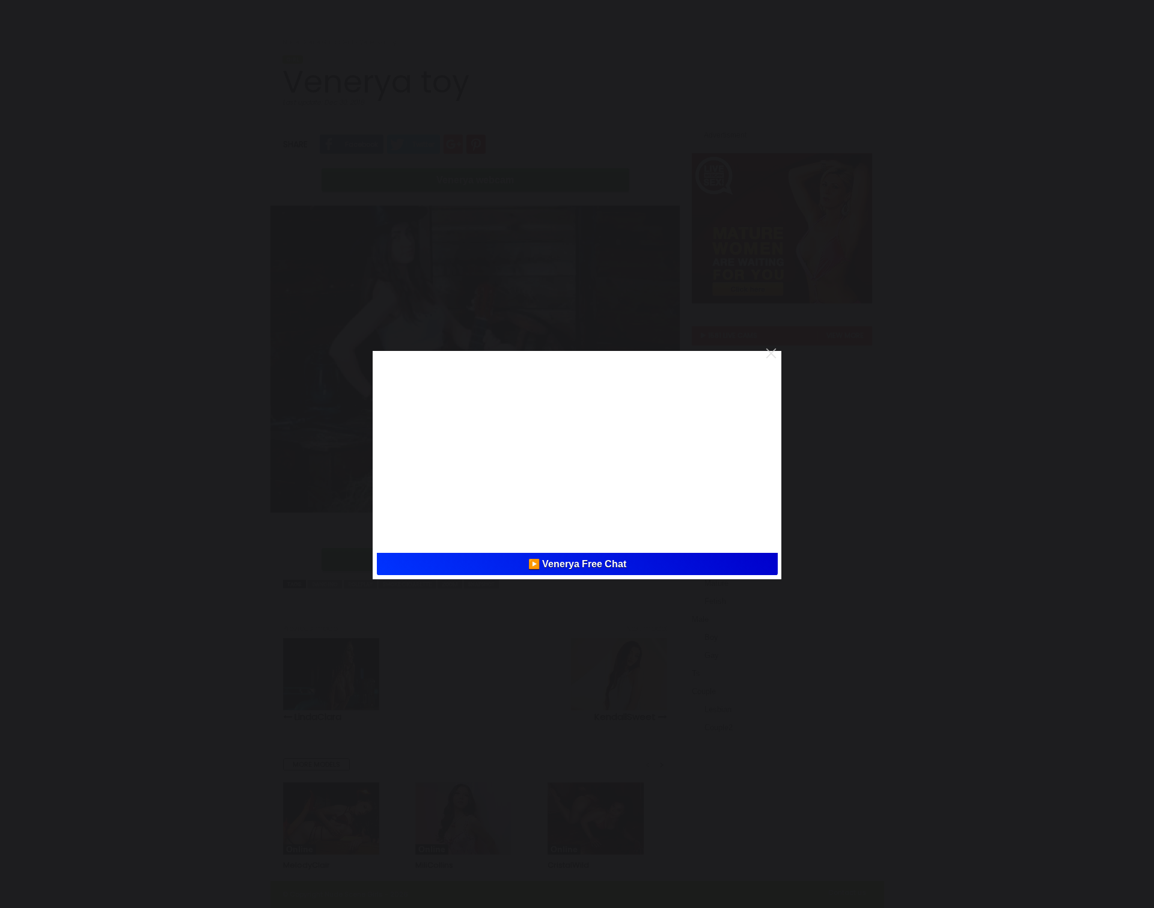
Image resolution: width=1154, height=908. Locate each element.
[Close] (771, 353)
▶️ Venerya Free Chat (577, 564)
